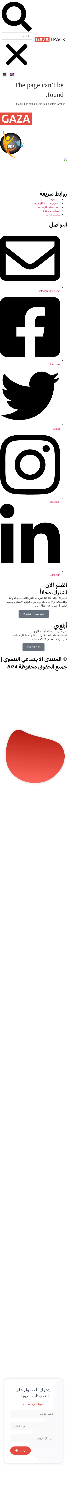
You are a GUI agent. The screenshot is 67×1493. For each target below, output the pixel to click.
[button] (4, 74)
